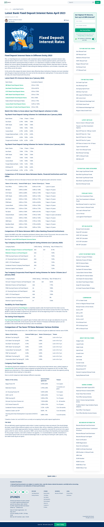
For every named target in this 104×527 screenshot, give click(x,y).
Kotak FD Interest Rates (83, 285)
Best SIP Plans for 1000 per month (86, 131)
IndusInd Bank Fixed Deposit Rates (16, 98)
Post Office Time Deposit (83, 410)
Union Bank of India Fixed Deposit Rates (18, 107)
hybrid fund (79, 350)
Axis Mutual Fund (81, 51)
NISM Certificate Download (84, 449)
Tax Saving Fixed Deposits (13, 320)
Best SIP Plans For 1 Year (83, 134)
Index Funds (79, 347)
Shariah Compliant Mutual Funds (85, 372)
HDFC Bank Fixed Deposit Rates (15, 94)
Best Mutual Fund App (82, 153)
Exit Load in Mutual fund (83, 210)
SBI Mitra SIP (80, 159)
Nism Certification (81, 440)
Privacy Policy (69, 493)
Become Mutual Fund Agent (84, 436)
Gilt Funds (79, 359)
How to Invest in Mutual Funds (85, 123)
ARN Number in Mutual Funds (84, 452)
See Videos (46, 497)
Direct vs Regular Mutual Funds (85, 303)
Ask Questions (47, 499)
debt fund (79, 356)
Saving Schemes (35, 495)
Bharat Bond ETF (81, 369)
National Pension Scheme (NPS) (85, 390)
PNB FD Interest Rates (82, 266)
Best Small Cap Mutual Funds (84, 177)
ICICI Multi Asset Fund (82, 104)
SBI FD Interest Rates (82, 263)
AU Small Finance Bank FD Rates (85, 288)
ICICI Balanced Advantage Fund (85, 107)
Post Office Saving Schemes (84, 397)
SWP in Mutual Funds (82, 156)
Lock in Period (80, 213)
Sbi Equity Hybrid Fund (82, 89)
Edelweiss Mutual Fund (83, 57)
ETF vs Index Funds (81, 300)
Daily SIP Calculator (82, 232)
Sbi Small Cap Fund (81, 82)
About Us (46, 503)
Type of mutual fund (82, 146)
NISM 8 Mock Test (81, 468)
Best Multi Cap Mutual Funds (84, 181)
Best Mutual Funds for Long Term (85, 204)
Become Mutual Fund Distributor (85, 425)
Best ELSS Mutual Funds (83, 184)
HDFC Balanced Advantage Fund (85, 101)
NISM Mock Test (81, 465)
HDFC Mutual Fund (81, 61)
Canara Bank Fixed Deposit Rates (16, 104)
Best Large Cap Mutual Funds (84, 171)
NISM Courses (80, 461)
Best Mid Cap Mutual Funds (84, 174)
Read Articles (46, 493)
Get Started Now (85, 30)
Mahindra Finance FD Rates (84, 260)
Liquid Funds (80, 344)
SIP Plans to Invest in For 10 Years (86, 143)
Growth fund (79, 353)
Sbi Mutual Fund (81, 67)
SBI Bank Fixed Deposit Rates (14, 85)
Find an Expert (47, 501)
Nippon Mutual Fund (82, 64)
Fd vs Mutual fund (81, 322)
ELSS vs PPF (79, 310)
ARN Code (79, 455)
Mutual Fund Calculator (83, 229)
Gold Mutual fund (81, 366)
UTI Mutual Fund (81, 70)
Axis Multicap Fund (81, 85)
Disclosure (69, 495)
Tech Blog (46, 495)
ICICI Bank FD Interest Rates (84, 279)
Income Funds (80, 363)
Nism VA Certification (82, 446)
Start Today (60, 524)
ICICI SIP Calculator (81, 241)
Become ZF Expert (59, 493)
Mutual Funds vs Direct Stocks (84, 307)
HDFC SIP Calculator (82, 235)
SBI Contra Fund (80, 98)
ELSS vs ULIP (80, 319)
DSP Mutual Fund (81, 54)
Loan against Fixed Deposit (84, 217)
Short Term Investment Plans (84, 196)
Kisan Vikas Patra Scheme (83, 394)
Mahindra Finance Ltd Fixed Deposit (16, 253)
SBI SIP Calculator (81, 244)
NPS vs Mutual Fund (82, 328)
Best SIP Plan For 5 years (83, 140)
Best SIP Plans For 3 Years (83, 137)
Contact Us (46, 505)
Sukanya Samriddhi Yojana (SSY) (85, 387)
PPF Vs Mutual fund (81, 325)
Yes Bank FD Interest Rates (84, 269)
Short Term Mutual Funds (83, 150)
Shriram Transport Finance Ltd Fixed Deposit (19, 250)
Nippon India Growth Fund (84, 110)
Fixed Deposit (23, 308)
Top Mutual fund (35, 493)
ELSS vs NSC (79, 316)
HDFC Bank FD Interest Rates (84, 276)
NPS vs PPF (79, 313)
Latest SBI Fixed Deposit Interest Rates (24, 239)
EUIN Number (80, 458)
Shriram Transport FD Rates (84, 257)
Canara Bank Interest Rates (84, 272)
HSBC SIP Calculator (82, 238)
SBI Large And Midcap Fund (84, 95)
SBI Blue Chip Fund (81, 92)
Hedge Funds (80, 341)
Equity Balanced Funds (82, 375)
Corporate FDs (9, 368)
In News (45, 507)
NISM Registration (81, 443)
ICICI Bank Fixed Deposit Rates (15, 91)
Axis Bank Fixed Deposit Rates (15, 88)
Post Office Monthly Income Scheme (86, 413)
